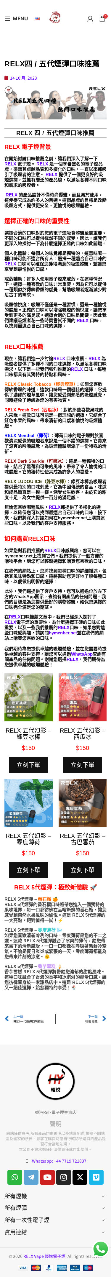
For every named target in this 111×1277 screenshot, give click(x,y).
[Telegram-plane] (31, 1177)
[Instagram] (63, 1177)
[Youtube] (47, 1177)
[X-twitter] (80, 1177)
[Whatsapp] (14, 1177)
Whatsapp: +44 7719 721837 (59, 1161)
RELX (10, 163)
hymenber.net (63, 632)
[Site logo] (56, 18)
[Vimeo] (96, 1177)
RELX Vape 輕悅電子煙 (44, 1256)
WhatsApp (82, 653)
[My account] (90, 18)
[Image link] (55, 1081)
